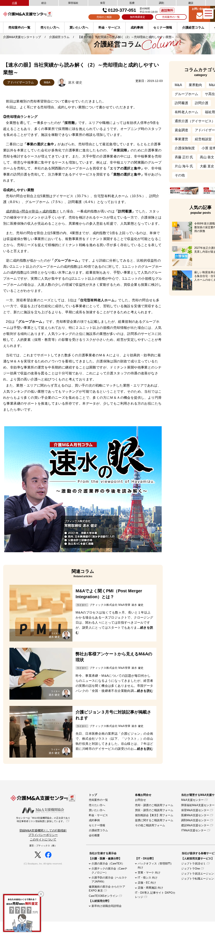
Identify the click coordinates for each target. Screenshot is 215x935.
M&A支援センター (192, 799)
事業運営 (181, 139)
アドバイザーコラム (20, 82)
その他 (180, 175)
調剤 (161, 2)
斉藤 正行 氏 (184, 157)
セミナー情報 (162, 27)
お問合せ (140, 799)
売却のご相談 (104, 17)
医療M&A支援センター (195, 815)
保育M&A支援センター (195, 810)
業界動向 (195, 85)
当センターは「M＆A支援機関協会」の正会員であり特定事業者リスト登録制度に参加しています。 (43, 819)
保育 (102, 2)
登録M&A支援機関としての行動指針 (43, 830)
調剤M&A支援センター (195, 820)
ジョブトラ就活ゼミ (193, 863)
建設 (190, 2)
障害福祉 (73, 2)
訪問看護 (181, 103)
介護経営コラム (193, 27)
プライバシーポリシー (43, 835)
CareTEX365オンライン (103, 895)
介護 (14, 2)
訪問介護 (201, 103)
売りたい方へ (50, 27)
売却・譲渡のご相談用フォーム (154, 805)
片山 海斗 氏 (184, 166)
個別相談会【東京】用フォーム (154, 815)
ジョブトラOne (190, 868)
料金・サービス (109, 27)
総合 (43, 2)
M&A (47, 82)
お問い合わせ (199, 8)
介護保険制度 (185, 148)
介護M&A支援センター (34, 14)
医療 (132, 2)
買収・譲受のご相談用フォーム (154, 810)
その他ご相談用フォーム (150, 825)
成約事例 (137, 27)
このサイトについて (43, 839)
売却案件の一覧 (171, 17)
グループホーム (186, 94)
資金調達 (181, 130)
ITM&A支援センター (193, 830)
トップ (93, 794)
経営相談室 (203, 139)
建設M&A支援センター (195, 825)
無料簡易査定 (137, 17)
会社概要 (94, 835)
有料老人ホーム (186, 112)
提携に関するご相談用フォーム (154, 820)
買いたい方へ (78, 27)
